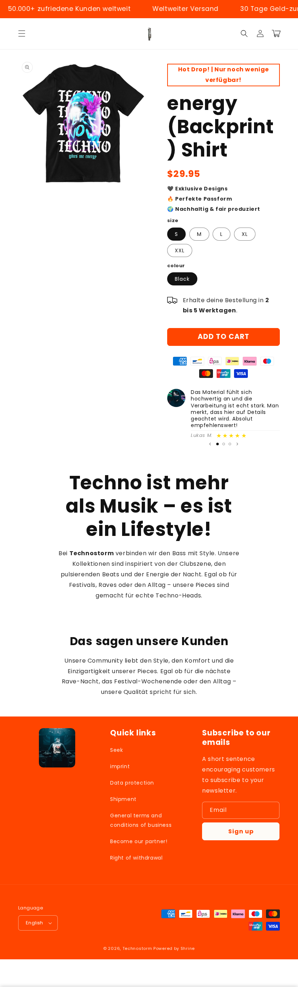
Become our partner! (138, 841)
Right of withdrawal (136, 857)
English (34, 922)
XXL (180, 250)
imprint (120, 766)
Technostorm (137, 948)
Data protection (132, 782)
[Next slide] (237, 443)
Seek (116, 750)
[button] (22, 33)
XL (245, 234)
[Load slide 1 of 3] (217, 444)
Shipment (123, 799)
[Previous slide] (210, 443)
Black (182, 279)
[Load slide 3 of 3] (230, 444)
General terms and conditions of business (141, 820)
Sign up (241, 831)
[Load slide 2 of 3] (224, 444)
